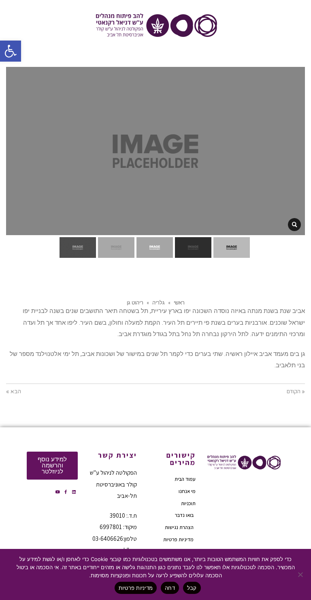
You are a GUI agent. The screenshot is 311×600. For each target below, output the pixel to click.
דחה (170, 588)
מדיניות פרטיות (136, 588)
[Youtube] (57, 492)
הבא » (13, 391)
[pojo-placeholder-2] (294, 224)
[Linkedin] (74, 492)
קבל (192, 588)
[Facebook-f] (66, 492)
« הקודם (296, 391)
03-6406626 (107, 538)
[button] (10, 51)
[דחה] (301, 574)
